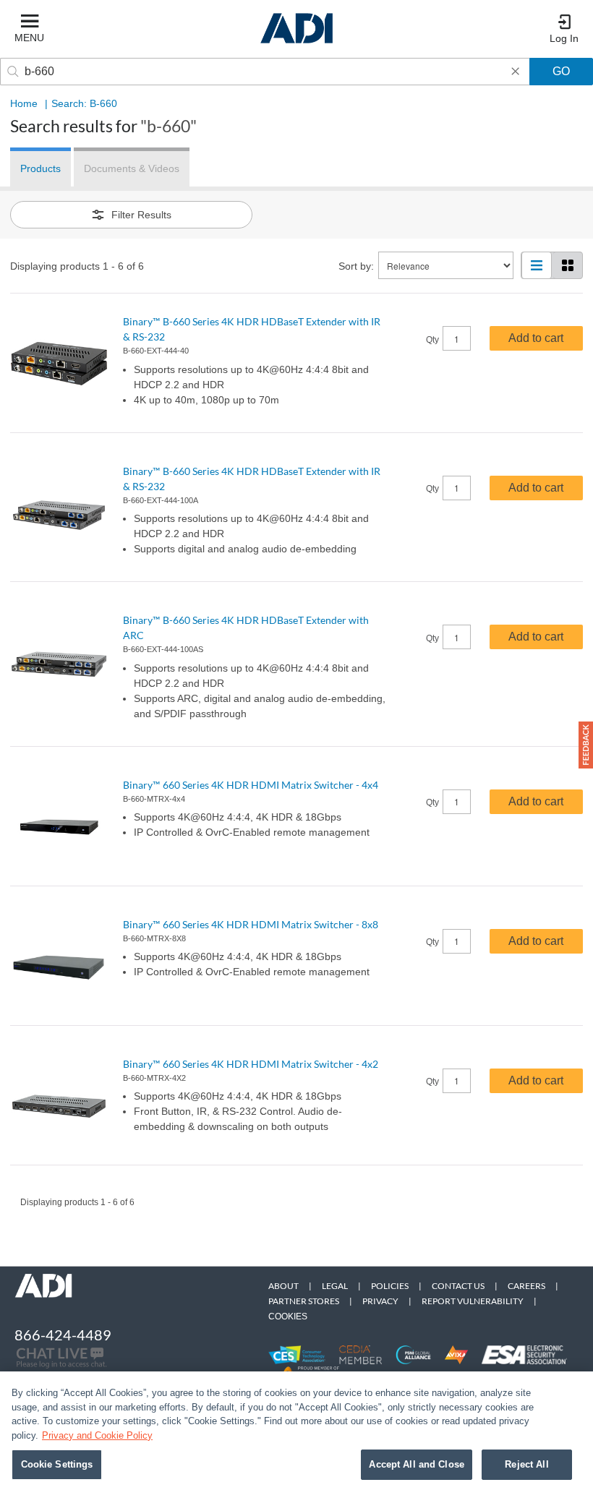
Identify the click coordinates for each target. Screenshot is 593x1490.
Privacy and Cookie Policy (97, 1435)
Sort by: (356, 266)
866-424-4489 (62, 1334)
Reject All (526, 1464)
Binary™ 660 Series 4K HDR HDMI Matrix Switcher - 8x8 (250, 924)
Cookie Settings (57, 1464)
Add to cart (535, 338)
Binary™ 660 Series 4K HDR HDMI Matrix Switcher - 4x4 (250, 785)
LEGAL (335, 1285)
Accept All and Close (416, 1464)
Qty (432, 340)
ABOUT (283, 1285)
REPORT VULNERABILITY (473, 1301)
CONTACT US (458, 1285)
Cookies (287, 1316)
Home (24, 103)
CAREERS (526, 1285)
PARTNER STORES (303, 1301)
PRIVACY (380, 1301)
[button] (586, 745)
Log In (564, 38)
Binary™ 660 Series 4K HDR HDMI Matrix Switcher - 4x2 (250, 1064)
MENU (29, 37)
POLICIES (390, 1285)
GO (561, 71)
